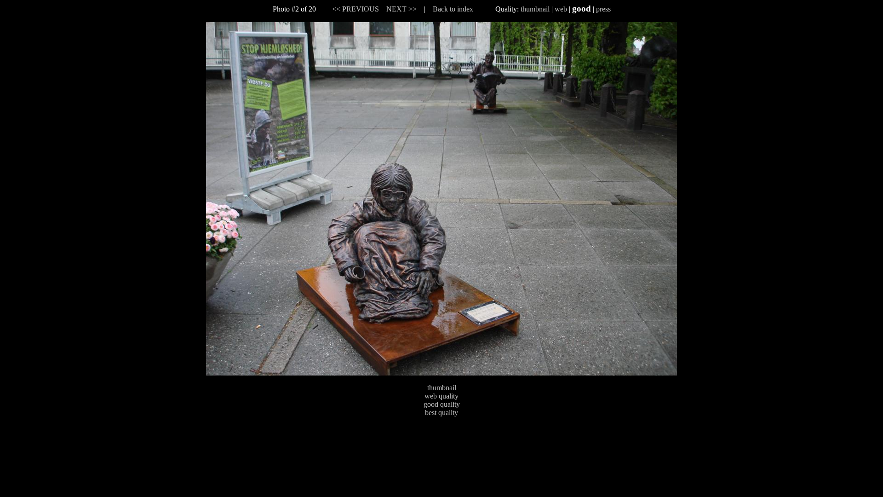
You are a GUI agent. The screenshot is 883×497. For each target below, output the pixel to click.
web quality (441, 396)
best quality (441, 412)
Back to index (453, 9)
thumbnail (535, 9)
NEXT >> (401, 9)
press (603, 9)
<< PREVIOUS (355, 9)
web (561, 9)
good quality (442, 404)
